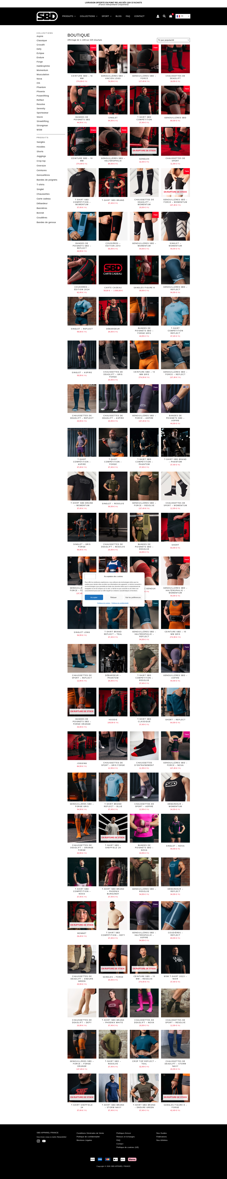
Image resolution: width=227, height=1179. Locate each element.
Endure (40, 57)
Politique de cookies (103, 603)
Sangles (41, 142)
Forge (40, 62)
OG (38, 83)
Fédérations (161, 1137)
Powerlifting (43, 96)
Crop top (41, 161)
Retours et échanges (125, 1137)
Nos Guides (161, 1133)
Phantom (41, 87)
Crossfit (41, 45)
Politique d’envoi (123, 1133)
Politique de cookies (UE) (127, 1147)
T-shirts (40, 184)
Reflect (40, 100)
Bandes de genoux (46, 222)
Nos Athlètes (162, 1140)
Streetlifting (43, 121)
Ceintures (42, 170)
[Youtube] (44, 1141)
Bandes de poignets (47, 180)
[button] (74, 16)
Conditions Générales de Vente (90, 1133)
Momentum (42, 70)
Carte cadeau (44, 199)
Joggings (41, 156)
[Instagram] (38, 1141)
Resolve (41, 104)
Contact (119, 1144)
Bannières (42, 208)
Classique (42, 40)
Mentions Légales (84, 1140)
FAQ (118, 1140)
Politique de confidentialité (120, 603)
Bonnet (40, 213)
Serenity (41, 108)
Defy (39, 49)
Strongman (42, 125)
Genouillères (43, 175)
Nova (39, 79)
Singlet (40, 189)
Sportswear (42, 113)
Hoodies (41, 147)
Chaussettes (43, 194)
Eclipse (40, 53)
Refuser (113, 597)
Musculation (43, 74)
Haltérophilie (43, 66)
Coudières (42, 217)
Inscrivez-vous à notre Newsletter (52, 1137)
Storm (40, 117)
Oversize (41, 165)
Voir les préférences (133, 597)
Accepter (93, 597)
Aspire (40, 36)
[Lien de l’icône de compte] (157, 16)
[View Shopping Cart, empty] (170, 16)
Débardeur (42, 203)
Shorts (40, 151)
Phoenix (41, 91)
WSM (39, 130)
